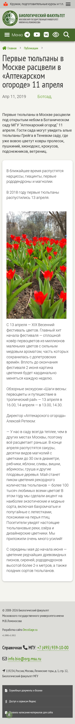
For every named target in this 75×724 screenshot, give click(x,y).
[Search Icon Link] (66, 35)
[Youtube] (37, 35)
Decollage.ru (30, 629)
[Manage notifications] (9, 714)
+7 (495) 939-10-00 (53, 647)
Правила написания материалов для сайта (31, 712)
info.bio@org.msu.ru (24, 659)
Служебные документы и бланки (25, 690)
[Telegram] (27, 35)
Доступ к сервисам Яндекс (22, 701)
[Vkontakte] (46, 35)
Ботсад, (45, 96)
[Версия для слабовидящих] (56, 35)
